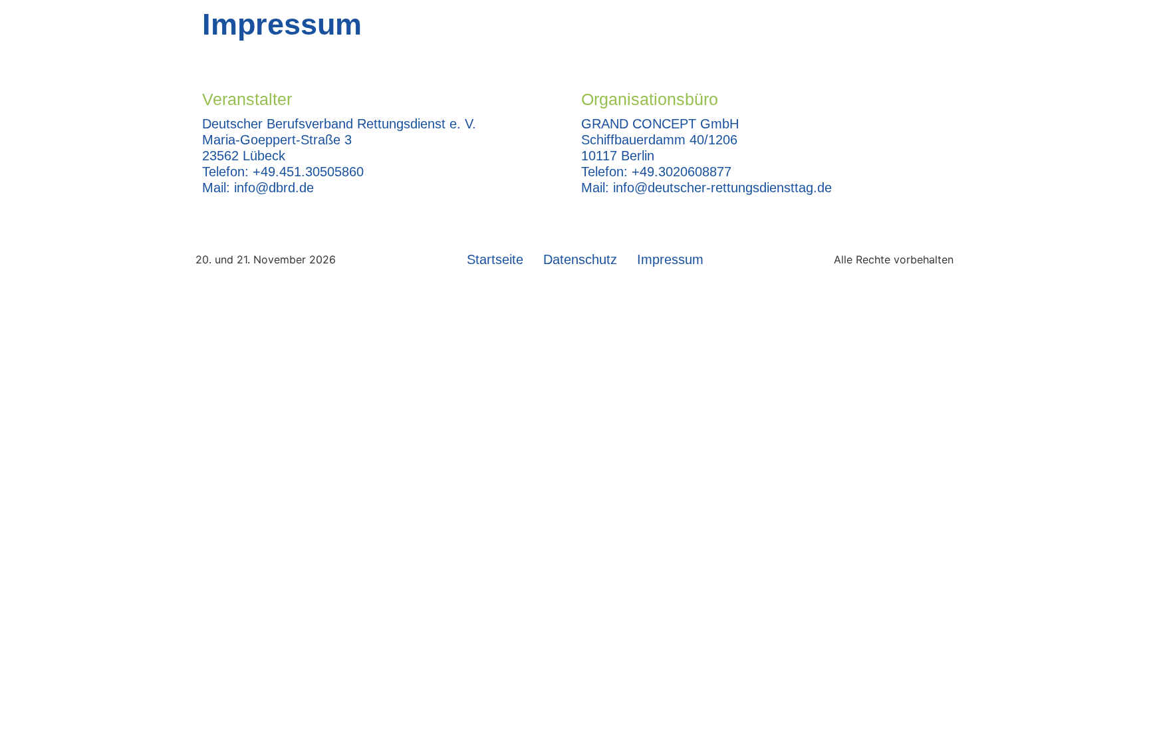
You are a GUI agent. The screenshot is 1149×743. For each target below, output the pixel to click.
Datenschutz (580, 259)
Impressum (670, 259)
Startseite (495, 259)
